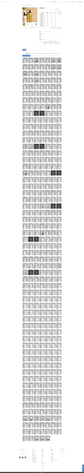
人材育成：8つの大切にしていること (54, 458)
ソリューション (48, 1)
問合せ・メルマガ (73, 1)
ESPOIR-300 (42, 53)
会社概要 (55, 1)
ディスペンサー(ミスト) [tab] (34, 55)
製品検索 (28, 5)
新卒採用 (51, 460)
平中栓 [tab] (49, 55)
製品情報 (52, 1)
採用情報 (68, 1)
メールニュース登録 (23, 454)
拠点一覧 (42, 466)
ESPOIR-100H (32, 53)
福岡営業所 (33, 455)
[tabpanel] (42, 247)
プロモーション (42, 454)
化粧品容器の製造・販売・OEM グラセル (42, 472)
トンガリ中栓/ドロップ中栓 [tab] (55, 55)
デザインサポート (43, 451)
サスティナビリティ (63, 1)
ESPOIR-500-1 (51, 53)
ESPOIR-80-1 (58, 53)
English (81, 1)
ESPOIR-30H (29, 53)
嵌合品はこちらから (58, 8)
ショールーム (58, 1)
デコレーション (42, 453)
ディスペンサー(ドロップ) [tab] (26, 55)
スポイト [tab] (40, 55)
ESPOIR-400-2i (48, 53)
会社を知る (52, 457)
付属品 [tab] (24, 49)
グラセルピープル (52, 459)
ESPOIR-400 (45, 53)
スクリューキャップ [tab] (44, 55)
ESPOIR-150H (39, 53)
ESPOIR (30, 5)
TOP (23, 5)
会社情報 (42, 465)
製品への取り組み (52, 454)
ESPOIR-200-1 (54, 53)
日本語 (79, 1)
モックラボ (42, 452)
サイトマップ (62, 456)
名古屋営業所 (33, 457)
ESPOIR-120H (35, 53)
